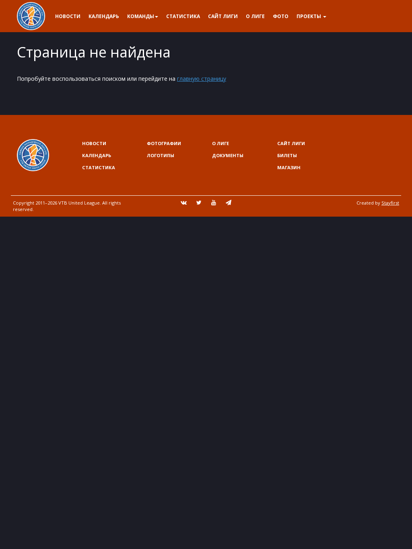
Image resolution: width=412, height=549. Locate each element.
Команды (140, 16)
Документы (227, 155)
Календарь (104, 16)
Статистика (183, 16)
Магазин (289, 167)
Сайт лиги (223, 16)
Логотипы (160, 155)
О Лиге (255, 16)
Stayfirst (390, 203)
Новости (67, 16)
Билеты (287, 155)
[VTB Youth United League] (31, 10)
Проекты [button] (309, 16)
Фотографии (164, 143)
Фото (280, 16)
